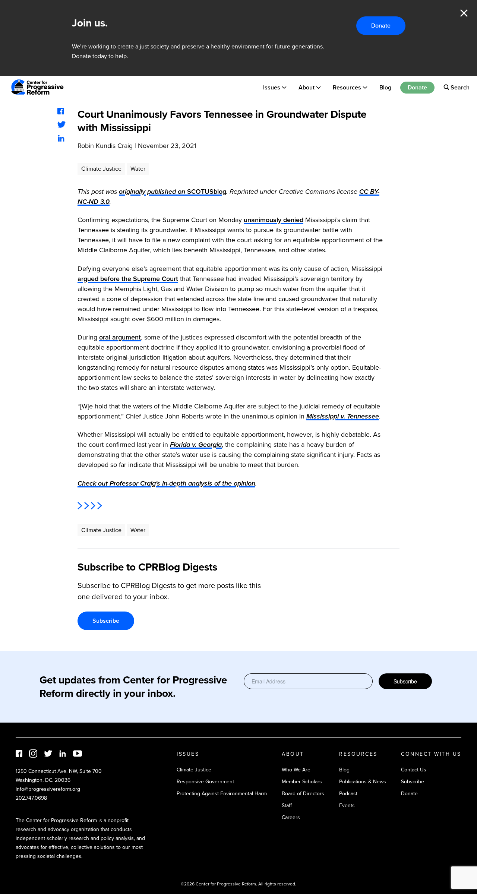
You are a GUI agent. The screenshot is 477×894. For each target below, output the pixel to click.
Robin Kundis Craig (105, 146)
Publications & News (362, 782)
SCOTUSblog (172, 191)
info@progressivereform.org (48, 789)
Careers (291, 817)
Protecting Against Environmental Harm (222, 793)
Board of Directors (303, 793)
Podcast (348, 793)
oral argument (120, 337)
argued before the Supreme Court (128, 279)
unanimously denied (273, 220)
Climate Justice (101, 168)
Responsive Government (205, 782)
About (306, 87)
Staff (287, 805)
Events (347, 805)
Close (464, 13)
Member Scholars (302, 782)
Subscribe (105, 620)
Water (137, 168)
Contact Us (413, 770)
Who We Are (296, 770)
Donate (381, 25)
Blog (385, 87)
